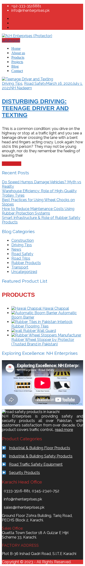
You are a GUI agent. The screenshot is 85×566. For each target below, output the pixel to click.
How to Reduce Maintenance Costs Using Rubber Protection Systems (38, 211)
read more (64, 429)
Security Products (24, 472)
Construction (22, 240)
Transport (19, 267)
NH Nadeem (21, 88)
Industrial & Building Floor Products (39, 448)
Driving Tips (12, 83)
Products (17, 57)
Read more (11, 163)
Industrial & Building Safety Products (40, 456)
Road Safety (35, 83)
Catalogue (11, 40)
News (16, 249)
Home (16, 49)
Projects (17, 62)
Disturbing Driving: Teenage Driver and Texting (35, 108)
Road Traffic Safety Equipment (36, 464)
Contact (17, 71)
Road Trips (20, 258)
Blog (15, 66)
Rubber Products (26, 263)
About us (18, 53)
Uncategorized (24, 271)
